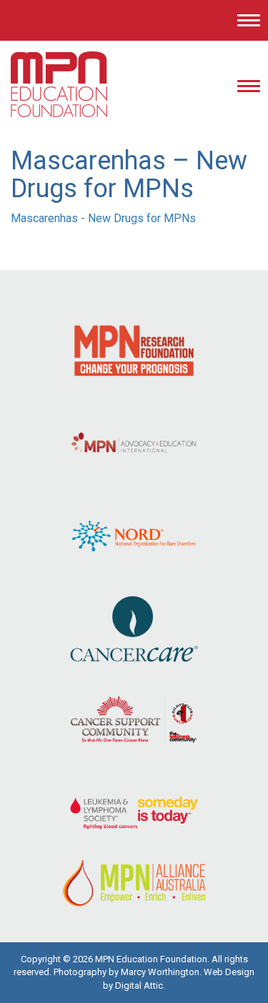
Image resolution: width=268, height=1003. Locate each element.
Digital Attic (139, 985)
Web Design (229, 972)
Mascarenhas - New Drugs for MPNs (103, 218)
